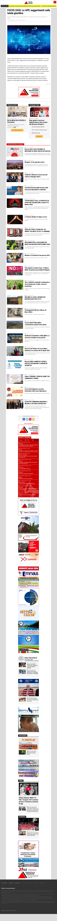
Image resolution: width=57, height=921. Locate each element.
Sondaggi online (34, 105)
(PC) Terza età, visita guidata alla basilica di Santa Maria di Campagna (39, 6)
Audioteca (22, 816)
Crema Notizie (11, 882)
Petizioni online (12, 105)
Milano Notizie (17, 882)
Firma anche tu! (17, 130)
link (9, 62)
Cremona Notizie (4, 882)
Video (21, 780)
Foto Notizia (22, 735)
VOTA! (39, 136)
